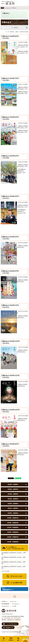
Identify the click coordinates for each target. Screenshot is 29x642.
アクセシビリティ (5, 606)
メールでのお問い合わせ (11, 624)
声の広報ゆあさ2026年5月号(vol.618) (21, 171)
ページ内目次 (14, 27)
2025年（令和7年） (13, 489)
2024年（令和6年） (13, 494)
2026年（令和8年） (13, 484)
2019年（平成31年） (13, 518)
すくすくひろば (6, 571)
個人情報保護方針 (5, 603)
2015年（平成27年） (13, 537)
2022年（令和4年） (13, 503)
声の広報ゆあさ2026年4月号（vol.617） (21, 211)
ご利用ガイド (4, 601)
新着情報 (11, 639)
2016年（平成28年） (13, 532)
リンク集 (14, 606)
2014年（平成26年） (13, 541)
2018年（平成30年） (13, 522)
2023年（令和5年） (13, 499)
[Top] (14, 596)
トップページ (8, 8)
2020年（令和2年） (13, 513)
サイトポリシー (15, 603)
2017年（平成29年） (13, 527)
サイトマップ (13, 601)
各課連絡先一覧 (9, 627)
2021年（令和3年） (13, 508)
